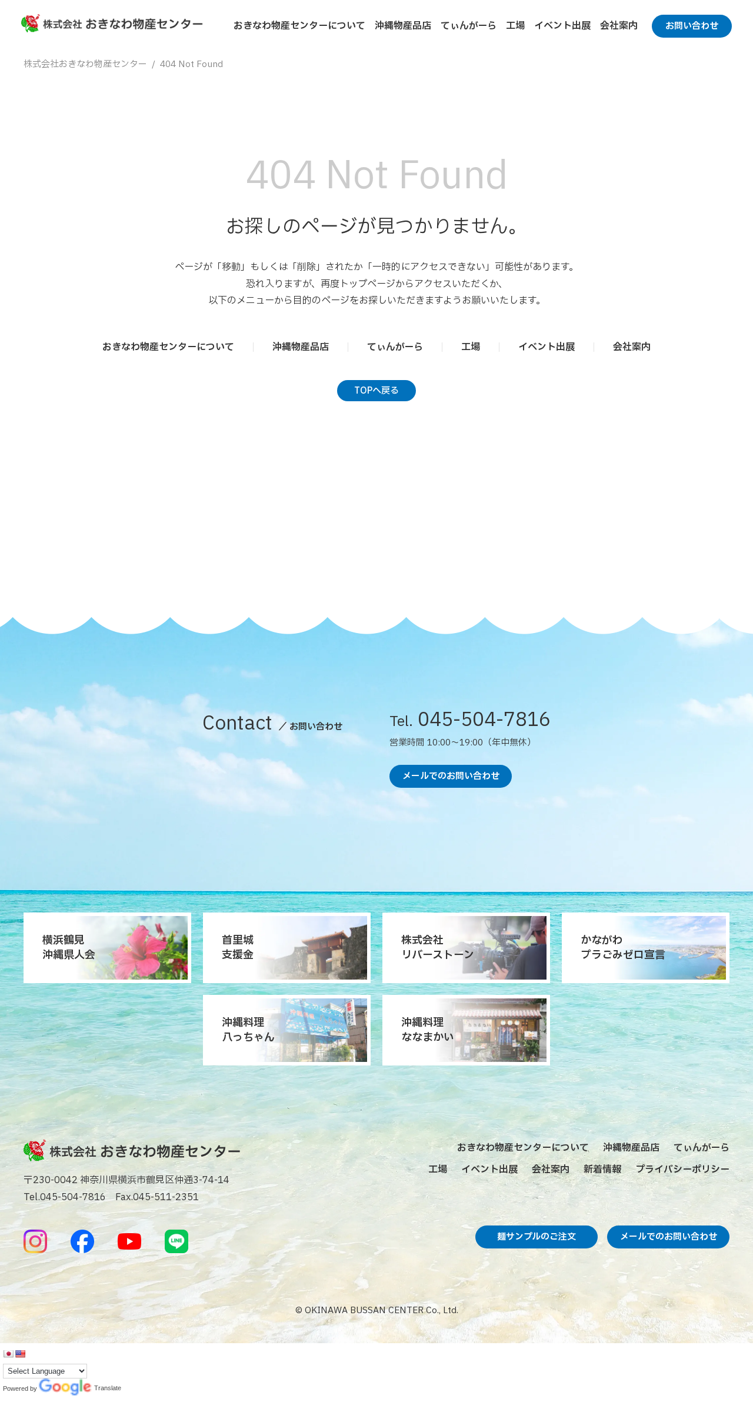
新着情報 (602, 1170)
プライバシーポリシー (682, 1170)
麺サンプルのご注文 (536, 1237)
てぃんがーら (469, 26)
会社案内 (619, 26)
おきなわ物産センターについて (299, 26)
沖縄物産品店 (403, 26)
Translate (65, 1388)
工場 (515, 26)
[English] (20, 1353)
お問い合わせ (691, 26)
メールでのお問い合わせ (450, 776)
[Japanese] (8, 1353)
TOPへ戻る (376, 391)
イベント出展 (562, 26)
